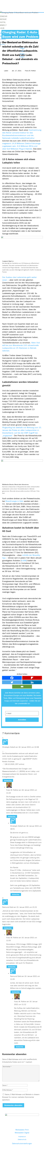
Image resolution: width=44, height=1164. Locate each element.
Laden (6, 71)
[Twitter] (12, 682)
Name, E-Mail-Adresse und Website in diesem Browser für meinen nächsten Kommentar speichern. (20, 1097)
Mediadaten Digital (22, 1132)
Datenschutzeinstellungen (22, 1143)
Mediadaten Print (22, 1130)
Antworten (8, 780)
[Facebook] (12, 678)
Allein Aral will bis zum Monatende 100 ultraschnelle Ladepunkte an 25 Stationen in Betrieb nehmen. (21, 346)
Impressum (22, 1136)
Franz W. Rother (30, 71)
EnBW (23, 560)
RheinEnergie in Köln (14, 501)
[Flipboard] (32, 678)
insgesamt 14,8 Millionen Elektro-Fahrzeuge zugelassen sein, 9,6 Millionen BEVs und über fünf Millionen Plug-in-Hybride (21, 146)
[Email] (22, 687)
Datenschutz (22, 1139)
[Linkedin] (32, 682)
